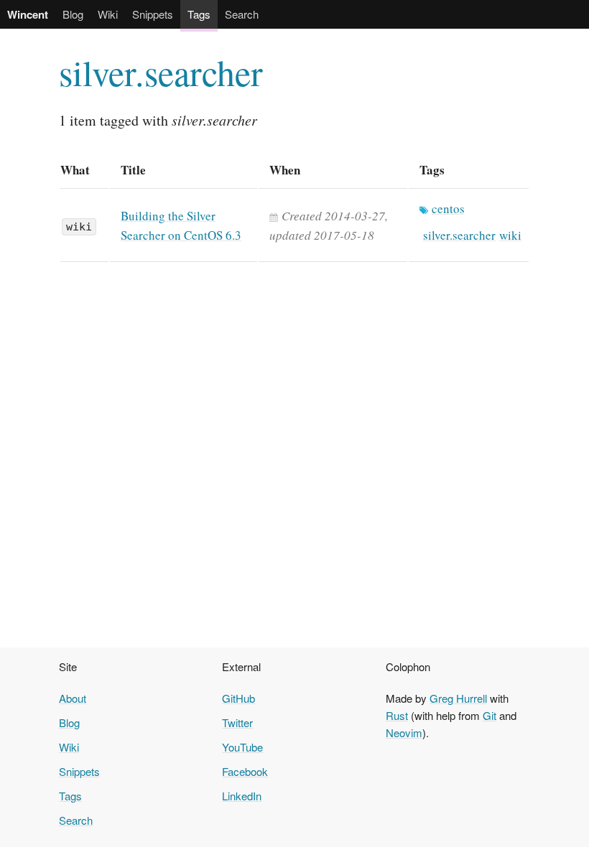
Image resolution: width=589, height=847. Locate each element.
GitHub (238, 698)
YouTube (242, 746)
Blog (72, 14)
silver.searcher (161, 72)
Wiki (108, 14)
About (72, 698)
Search (242, 14)
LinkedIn (241, 795)
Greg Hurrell (458, 698)
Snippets (152, 14)
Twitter (237, 722)
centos (448, 208)
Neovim (404, 732)
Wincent (27, 14)
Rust (397, 715)
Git (489, 715)
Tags (198, 14)
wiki (79, 226)
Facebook (245, 771)
